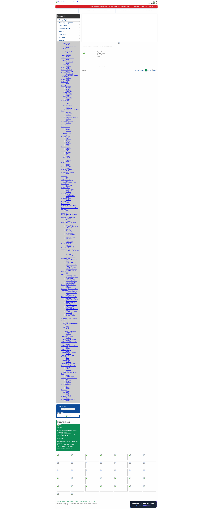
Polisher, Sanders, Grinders (68, 285)
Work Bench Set (70, 295)
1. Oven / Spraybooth (67, 105)
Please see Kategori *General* (71, 102)
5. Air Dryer (64, 124)
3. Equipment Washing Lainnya (69, 323)
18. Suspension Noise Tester (68, 363)
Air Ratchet (69, 254)
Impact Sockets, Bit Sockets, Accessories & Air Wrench (68, 248)
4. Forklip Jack (65, 67)
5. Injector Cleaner (66, 198)
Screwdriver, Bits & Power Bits (69, 289)
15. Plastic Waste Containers (68, 352)
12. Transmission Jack (67, 51)
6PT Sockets (69, 227)
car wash (62, 37)
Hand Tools (62, 34)
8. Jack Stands (65, 79)
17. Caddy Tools (65, 360)
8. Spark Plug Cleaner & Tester (69, 205)
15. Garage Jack (65, 60)
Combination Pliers (71, 275)
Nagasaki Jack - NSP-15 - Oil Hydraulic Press (101, 54)
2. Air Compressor (66, 320)
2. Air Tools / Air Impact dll (68, 366)
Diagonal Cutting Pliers (72, 277)
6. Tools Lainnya (65, 127)
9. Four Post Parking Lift (67, 172)
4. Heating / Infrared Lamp (68, 121)
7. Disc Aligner (65, 392)
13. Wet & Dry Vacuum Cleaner (69, 346)
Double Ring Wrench (71, 305)
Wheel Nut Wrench (71, 315)
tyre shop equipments (66, 23)
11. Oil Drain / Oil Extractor (68, 339)
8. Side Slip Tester (66, 396)
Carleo (67, 140)
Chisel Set (68, 218)
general (61, 40)
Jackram (68, 52)
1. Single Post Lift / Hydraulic (69, 318)
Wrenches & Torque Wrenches (69, 297)
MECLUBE (69, 380)
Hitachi (68, 387)
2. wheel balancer (66, 92)
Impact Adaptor (70, 255)
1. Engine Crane (65, 43)
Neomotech (69, 185)
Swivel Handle (70, 241)
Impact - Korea (70, 189)
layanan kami (83, 501)
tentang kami (69, 501)
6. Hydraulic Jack (66, 72)
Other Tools (64, 271)
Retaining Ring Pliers (71, 281)
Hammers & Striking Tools (68, 217)
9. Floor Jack (64, 82)
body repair (63, 25)
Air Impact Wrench (71, 253)
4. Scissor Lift (65, 150)
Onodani (68, 44)
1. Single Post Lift (66, 133)
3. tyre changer (65, 96)
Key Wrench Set (70, 246)
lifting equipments (65, 28)
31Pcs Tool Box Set (71, 267)
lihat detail (101, 66)
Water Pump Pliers (70, 283)
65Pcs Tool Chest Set (71, 270)
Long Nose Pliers (70, 279)
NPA (67, 181)
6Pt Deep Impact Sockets (72, 250)
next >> (149, 70)
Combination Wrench (71, 301)
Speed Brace (69, 238)
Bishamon (68, 138)
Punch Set (68, 221)
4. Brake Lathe (65, 100)
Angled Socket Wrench (72, 299)
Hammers (68, 219)
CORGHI (68, 88)
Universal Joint (70, 242)
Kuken (68, 286)
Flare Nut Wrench (70, 306)
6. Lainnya (64, 389)
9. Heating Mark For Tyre (68, 399)
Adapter (68, 229)
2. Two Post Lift (65, 136)
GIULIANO (69, 93)
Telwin (68, 120)
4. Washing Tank (65, 324)
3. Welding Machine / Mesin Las (69, 117)
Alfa (67, 379)
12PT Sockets (69, 225)
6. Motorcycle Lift (66, 162)
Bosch (67, 177)
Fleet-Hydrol (69, 113)
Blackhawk (69, 112)
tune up (62, 31)
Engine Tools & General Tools (69, 214)
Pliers (62, 274)
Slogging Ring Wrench (72, 311)
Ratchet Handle (70, 233)
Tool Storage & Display (67, 290)
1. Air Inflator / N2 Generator (69, 331)
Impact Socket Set (70, 257)
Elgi (67, 125)
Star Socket (69, 239)
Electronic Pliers (70, 278)
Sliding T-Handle (70, 234)
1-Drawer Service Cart (72, 291)
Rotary (68, 145)
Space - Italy (69, 91)
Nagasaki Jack (69, 50)
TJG (67, 116)
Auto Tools (64, 213)
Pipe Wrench (69, 307)
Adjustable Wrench (71, 298)
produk (85, 46)
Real (67, 107)
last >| (154, 70)
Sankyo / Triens (70, 376)
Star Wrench (69, 313)
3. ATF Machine (65, 188)
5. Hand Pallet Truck (66, 70)
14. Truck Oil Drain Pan (67, 58)
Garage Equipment (65, 20)
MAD (67, 393)
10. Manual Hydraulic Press (68, 46)
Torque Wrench (70, 314)
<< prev (142, 70)
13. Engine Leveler (66, 55)
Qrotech (68, 186)
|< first (137, 70)
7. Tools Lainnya (65, 204)
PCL (67, 335)
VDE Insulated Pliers (71, 282)
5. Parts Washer (65, 327)
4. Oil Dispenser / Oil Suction (69, 378)
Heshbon (68, 164)
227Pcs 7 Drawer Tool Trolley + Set (71, 265)
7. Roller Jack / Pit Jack (67, 166)
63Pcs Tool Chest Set (71, 269)
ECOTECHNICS (70, 196)
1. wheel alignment (66, 85)
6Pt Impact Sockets (71, 251)
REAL (67, 144)
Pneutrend (68, 131)
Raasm (67, 326)
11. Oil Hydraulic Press (67, 48)
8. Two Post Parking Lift (67, 169)
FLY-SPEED (69, 332)
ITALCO (68, 367)
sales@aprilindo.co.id (66, 448)
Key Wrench (69, 245)
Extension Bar (69, 231)
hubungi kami (91, 501)
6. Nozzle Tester (65, 201)
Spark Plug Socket (71, 237)
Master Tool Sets (65, 258)
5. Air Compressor (66, 384)
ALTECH (68, 87)
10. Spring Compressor (67, 336)
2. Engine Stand (65, 64)
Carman (68, 141)
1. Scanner (64, 176)
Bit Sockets (69, 230)
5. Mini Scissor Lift (66, 157)
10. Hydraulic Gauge (67, 180)
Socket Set (68, 235)
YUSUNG (68, 395)
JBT (67, 178)
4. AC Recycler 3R (66, 193)
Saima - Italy (69, 108)
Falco (67, 347)
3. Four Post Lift (65, 146)
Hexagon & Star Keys (67, 243)
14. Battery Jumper (66, 350)
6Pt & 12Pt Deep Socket (72, 226)
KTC (67, 358)
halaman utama (60, 501)
